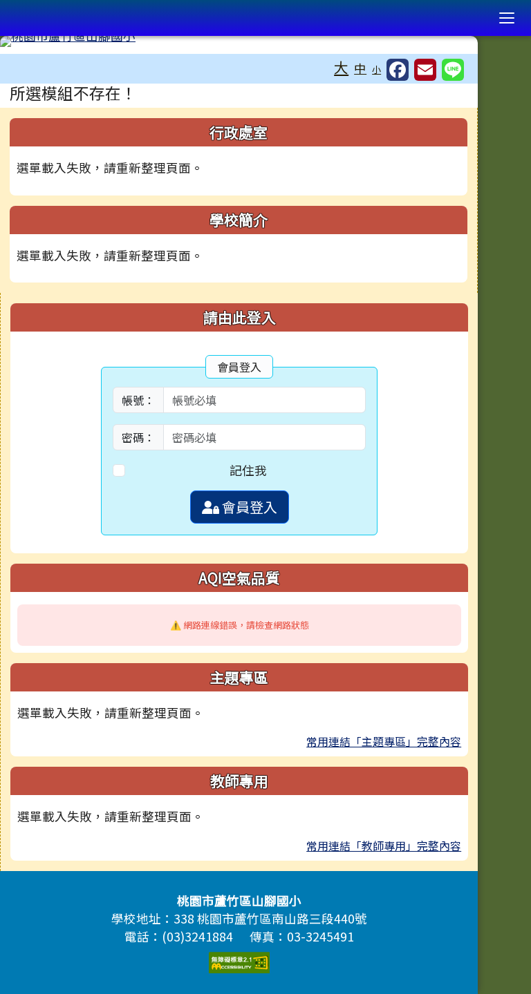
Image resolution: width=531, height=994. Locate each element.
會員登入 (248, 507)
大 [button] (341, 67)
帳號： (138, 400)
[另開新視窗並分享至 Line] (453, 70)
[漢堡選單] (507, 18)
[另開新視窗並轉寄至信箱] (425, 70)
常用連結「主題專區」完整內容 (383, 741)
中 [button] (360, 68)
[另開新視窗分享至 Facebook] (397, 70)
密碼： (138, 437)
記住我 (248, 470)
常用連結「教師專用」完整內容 (383, 845)
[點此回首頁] (239, 41)
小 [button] (376, 69)
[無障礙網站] (239, 960)
